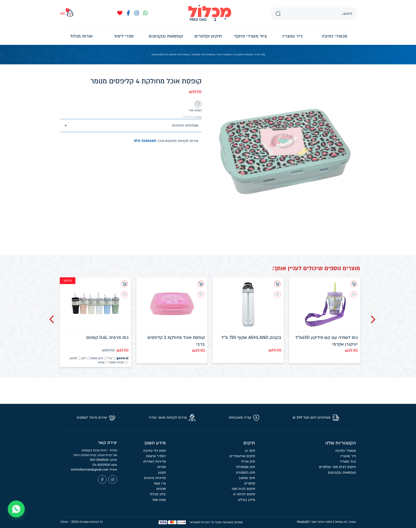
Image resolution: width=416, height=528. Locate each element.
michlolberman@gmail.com (90, 470)
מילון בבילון (246, 499)
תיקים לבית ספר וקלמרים (337, 467)
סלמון (73, 358)
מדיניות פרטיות (155, 478)
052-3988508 (99, 460)
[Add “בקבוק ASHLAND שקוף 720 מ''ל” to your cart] (277, 284)
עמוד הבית (260, 54)
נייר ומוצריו (348, 456)
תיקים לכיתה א (244, 494)
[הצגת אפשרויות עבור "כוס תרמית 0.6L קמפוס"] (124, 284)
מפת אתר (159, 499)
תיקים (249, 443)
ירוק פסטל (96, 358)
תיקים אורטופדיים (242, 456)
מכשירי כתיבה (345, 450)
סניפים (161, 488)
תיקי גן (250, 450)
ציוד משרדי (348, 461)
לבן (83, 358)
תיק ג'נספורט (245, 472)
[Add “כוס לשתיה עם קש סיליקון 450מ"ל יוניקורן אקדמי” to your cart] (354, 284)
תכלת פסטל (116, 362)
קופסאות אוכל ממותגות (203, 54)
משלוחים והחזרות (185, 125)
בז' (110, 358)
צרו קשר (159, 483)
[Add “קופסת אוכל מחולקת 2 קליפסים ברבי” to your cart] (201, 284)
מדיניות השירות (154, 461)
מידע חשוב (155, 443)
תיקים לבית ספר (243, 488)
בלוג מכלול (158, 494)
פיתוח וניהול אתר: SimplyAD (314, 522)
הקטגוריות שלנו (340, 443)
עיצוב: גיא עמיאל (345, 522)
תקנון (162, 472)
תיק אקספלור (245, 467)
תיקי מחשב (247, 478)
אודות (161, 467)
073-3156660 (145, 140)
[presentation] (372, 319)
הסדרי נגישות (156, 456)
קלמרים (249, 483)
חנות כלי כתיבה (154, 450)
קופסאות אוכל (224, 54)
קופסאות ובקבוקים (243, 54)
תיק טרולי (248, 461)
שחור (101, 362)
